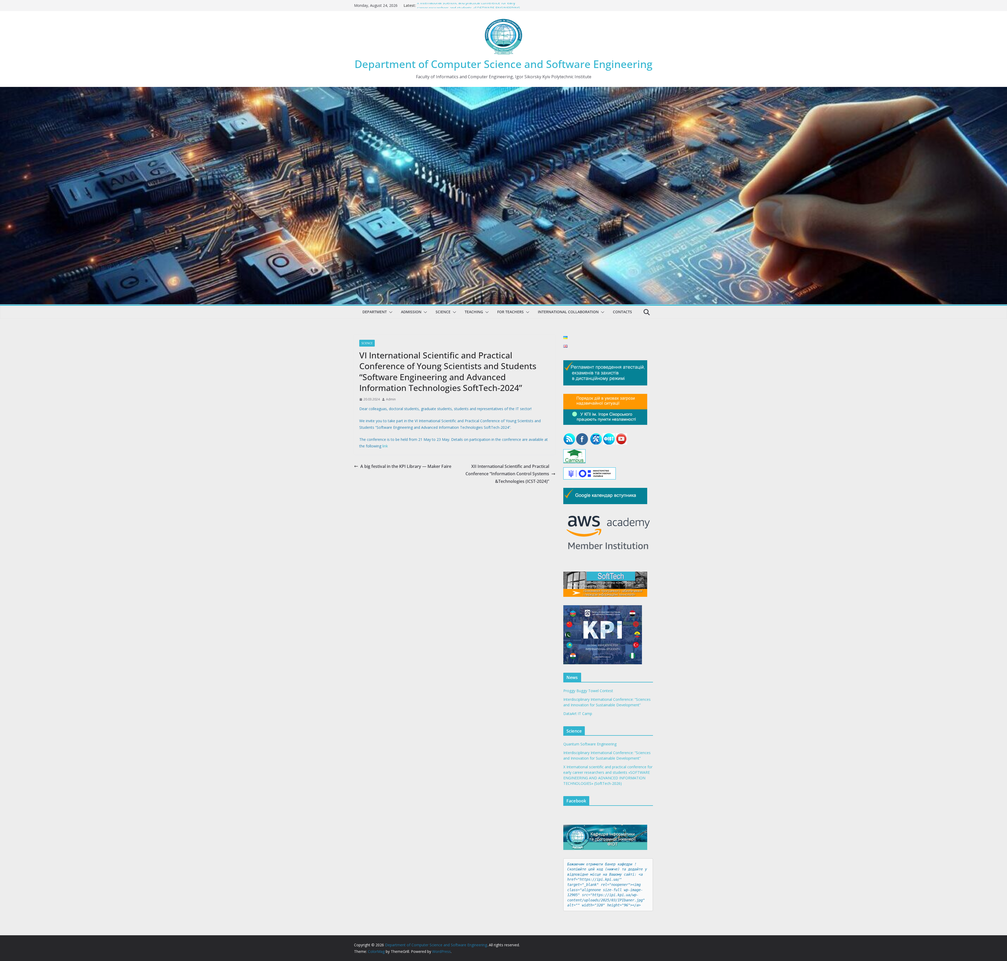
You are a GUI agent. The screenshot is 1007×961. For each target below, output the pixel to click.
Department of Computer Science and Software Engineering (503, 64)
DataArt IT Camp (577, 713)
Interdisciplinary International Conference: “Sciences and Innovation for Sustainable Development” (464, 6)
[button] (390, 312)
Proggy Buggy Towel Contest (588, 690)
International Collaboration (568, 311)
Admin (391, 399)
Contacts (622, 311)
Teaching (474, 311)
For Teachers (510, 311)
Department (374, 311)
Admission (411, 311)
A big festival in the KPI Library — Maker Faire (405, 466)
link (385, 445)
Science (443, 311)
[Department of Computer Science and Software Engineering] (503, 90)
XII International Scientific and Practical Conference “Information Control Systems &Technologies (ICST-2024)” (507, 473)
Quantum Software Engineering (590, 743)
